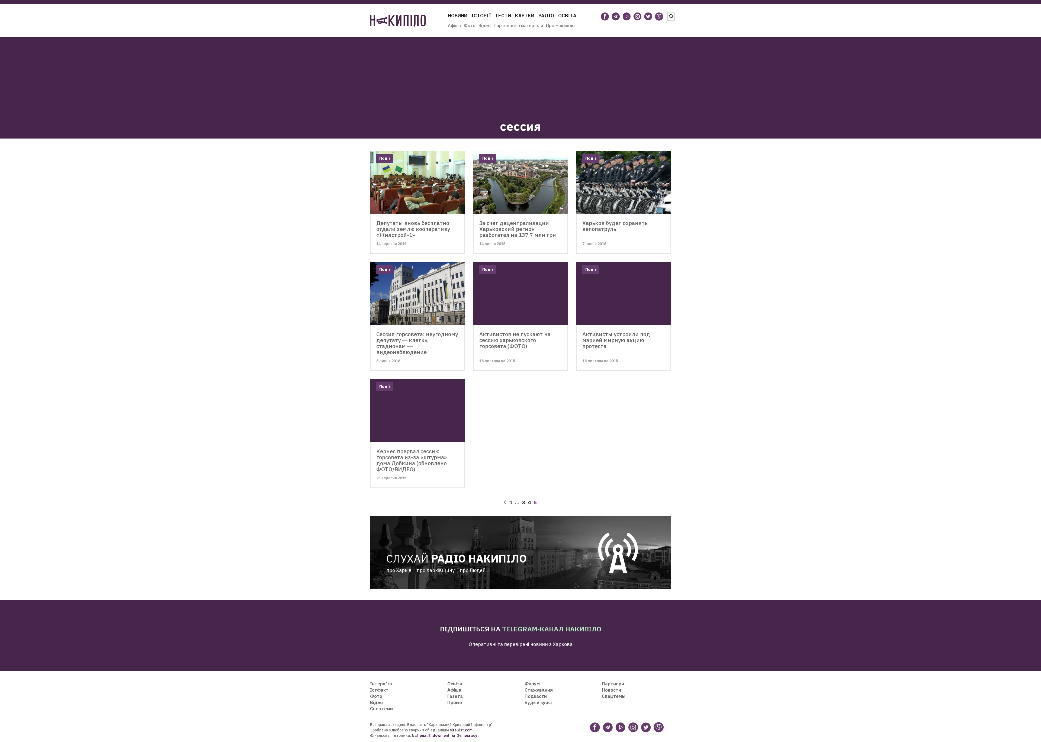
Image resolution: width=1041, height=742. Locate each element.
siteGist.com (461, 730)
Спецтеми (381, 709)
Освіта (567, 15)
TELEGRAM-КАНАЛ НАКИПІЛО (551, 628)
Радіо (546, 15)
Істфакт (379, 690)
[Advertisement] (520, 75)
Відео (484, 25)
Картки (524, 15)
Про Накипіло (560, 25)
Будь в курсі (538, 702)
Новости (611, 690)
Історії (481, 15)
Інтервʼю (381, 684)
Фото (469, 25)
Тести (503, 15)
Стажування (539, 690)
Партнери (613, 684)
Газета (455, 696)
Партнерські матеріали (518, 25)
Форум (532, 684)
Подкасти (536, 696)
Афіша (454, 25)
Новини (457, 15)
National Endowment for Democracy (444, 735)
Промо (454, 702)
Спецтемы (613, 696)
